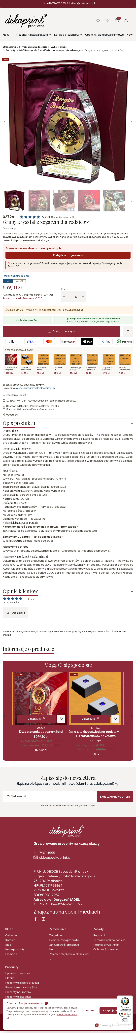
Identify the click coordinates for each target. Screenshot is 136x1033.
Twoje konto (57, 935)
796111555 (47, 853)
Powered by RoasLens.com (111, 1025)
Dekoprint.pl (9, 228)
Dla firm (9, 978)
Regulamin (99, 935)
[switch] (125, 1020)
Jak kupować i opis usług (64, 944)
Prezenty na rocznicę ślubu (21, 987)
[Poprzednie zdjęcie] (5, 122)
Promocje (11, 954)
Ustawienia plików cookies (109, 940)
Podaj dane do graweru (67, 255)
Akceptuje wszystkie (114, 1010)
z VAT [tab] (7, 281)
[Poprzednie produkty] (5, 716)
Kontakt (10, 940)
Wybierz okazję (59, 47)
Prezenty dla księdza (18, 996)
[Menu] (131, 998)
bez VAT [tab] (19, 281)
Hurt (52, 949)
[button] (98, 21)
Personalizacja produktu (64, 940)
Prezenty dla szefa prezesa (22, 982)
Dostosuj (89, 1010)
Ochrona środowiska (106, 949)
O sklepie (11, 935)
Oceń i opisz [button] (18, 612)
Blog (8, 944)
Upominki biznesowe (17, 973)
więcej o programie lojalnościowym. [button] (35, 387)
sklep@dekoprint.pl (83, 3)
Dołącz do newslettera (115, 796)
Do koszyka (34, 718)
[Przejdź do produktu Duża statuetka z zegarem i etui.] (41, 698)
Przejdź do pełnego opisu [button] (16, 275)
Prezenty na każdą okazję (34, 47)
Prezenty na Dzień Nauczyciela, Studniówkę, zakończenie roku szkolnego (43, 50)
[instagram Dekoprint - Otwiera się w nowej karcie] (43, 919)
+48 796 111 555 (56, 3)
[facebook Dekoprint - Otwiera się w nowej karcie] (35, 919)
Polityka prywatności (106, 944)
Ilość (63, 288)
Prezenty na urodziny (18, 992)
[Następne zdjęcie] (131, 122)
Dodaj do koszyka (63, 331)
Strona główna (10, 47)
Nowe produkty (15, 949)
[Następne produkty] (131, 716)
